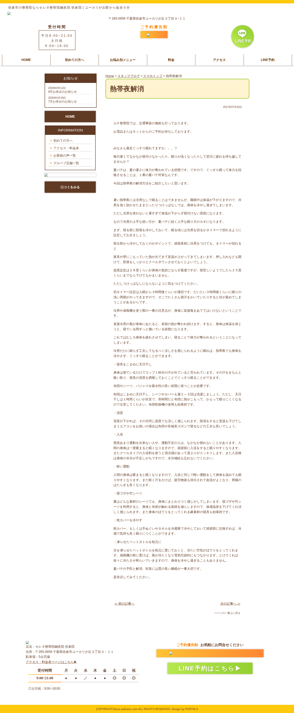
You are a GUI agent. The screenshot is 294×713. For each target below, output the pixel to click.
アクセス (219, 60)
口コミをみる (70, 187)
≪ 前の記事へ (124, 603)
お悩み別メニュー (123, 60)
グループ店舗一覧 (66, 163)
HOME (26, 60)
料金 (171, 60)
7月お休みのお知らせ (62, 101)
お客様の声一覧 (64, 155)
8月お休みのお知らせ (62, 91)
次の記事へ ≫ (230, 603)
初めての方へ (74, 60)
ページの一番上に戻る (227, 613)
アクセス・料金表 (66, 148)
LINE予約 (268, 60)
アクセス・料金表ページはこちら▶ (51, 662)
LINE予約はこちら (207, 668)
